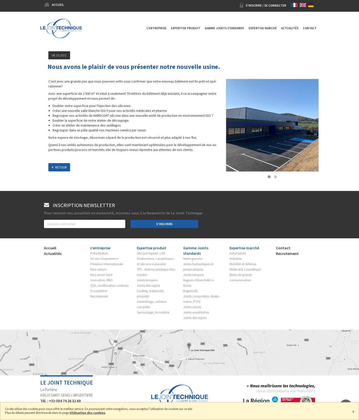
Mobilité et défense (243, 264)
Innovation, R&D (101, 280)
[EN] (303, 5)
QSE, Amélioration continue (109, 285)
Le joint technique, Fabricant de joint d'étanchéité (61, 31)
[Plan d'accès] (179, 352)
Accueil (58, 5)
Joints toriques (147, 280)
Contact (310, 28)
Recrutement (99, 296)
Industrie (236, 258)
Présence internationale (106, 264)
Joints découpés (148, 285)
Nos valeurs (98, 269)
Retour (61, 167)
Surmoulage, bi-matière (153, 312)
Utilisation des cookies (87, 413)
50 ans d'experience (104, 258)
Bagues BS (190, 291)
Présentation (99, 253)
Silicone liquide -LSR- (151, 253)
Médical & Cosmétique (245, 269)
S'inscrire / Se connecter (266, 5)
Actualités (289, 28)
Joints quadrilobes (196, 312)
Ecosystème (98, 291)
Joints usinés (192, 307)
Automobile (238, 253)
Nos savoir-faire (101, 275)
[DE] (311, 5)
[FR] (295, 5)
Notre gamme (192, 258)
